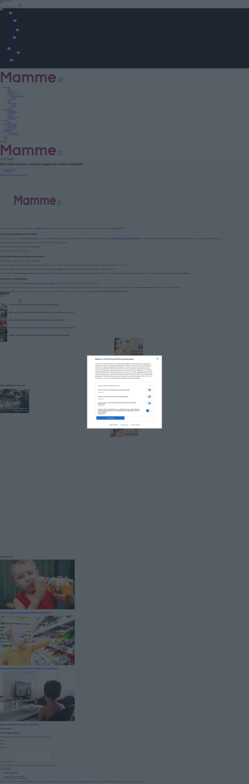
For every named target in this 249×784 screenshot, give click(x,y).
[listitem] (124, 386)
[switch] (148, 390)
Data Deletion (113, 425)
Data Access (124, 425)
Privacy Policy (135, 425)
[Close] (158, 359)
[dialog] (124, 392)
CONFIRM (110, 418)
